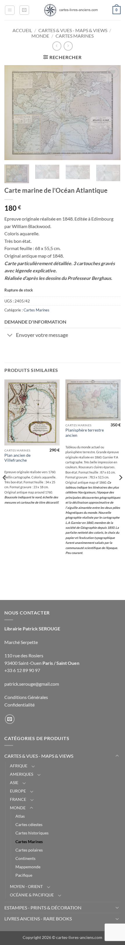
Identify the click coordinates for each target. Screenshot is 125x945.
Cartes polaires (29, 849)
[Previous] (14, 112)
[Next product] (56, 45)
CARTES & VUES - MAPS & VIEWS (72, 30)
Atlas (20, 816)
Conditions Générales (26, 697)
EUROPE (18, 790)
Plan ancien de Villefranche (17, 458)
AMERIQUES (21, 774)
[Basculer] (10, 336)
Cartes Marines (75, 35)
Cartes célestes (28, 824)
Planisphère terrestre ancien (84, 433)
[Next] (111, 112)
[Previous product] (68, 45)
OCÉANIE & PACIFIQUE (32, 894)
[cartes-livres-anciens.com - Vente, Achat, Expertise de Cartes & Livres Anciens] (70, 10)
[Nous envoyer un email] (10, 719)
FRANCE (18, 799)
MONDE (40, 35)
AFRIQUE (18, 765)
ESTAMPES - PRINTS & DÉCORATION (42, 907)
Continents (25, 858)
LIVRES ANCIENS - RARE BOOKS (38, 918)
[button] (10, 10)
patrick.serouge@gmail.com (31, 684)
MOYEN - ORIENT (26, 886)
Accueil (22, 30)
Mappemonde (27, 866)
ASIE (14, 782)
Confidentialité (19, 704)
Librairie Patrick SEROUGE (32, 628)
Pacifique (23, 875)
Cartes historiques (32, 832)
